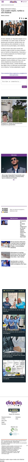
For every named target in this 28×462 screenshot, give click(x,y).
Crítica (3, 419)
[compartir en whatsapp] (24, 18)
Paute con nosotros (14, 414)
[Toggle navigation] (2, 1)
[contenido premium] (14, 410)
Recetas (4, 424)
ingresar (24, 1)
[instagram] (20, 405)
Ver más (21, 290)
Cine (17, 419)
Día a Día (4, 420)
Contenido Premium (15, 97)
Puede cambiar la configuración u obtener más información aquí (11, 452)
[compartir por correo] (26, 18)
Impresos (18, 417)
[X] (16, 405)
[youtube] (18, 405)
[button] (3, 168)
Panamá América (6, 417)
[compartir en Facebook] (20, 18)
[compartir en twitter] (22, 18)
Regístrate (14, 412)
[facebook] (14, 405)
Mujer (3, 422)
